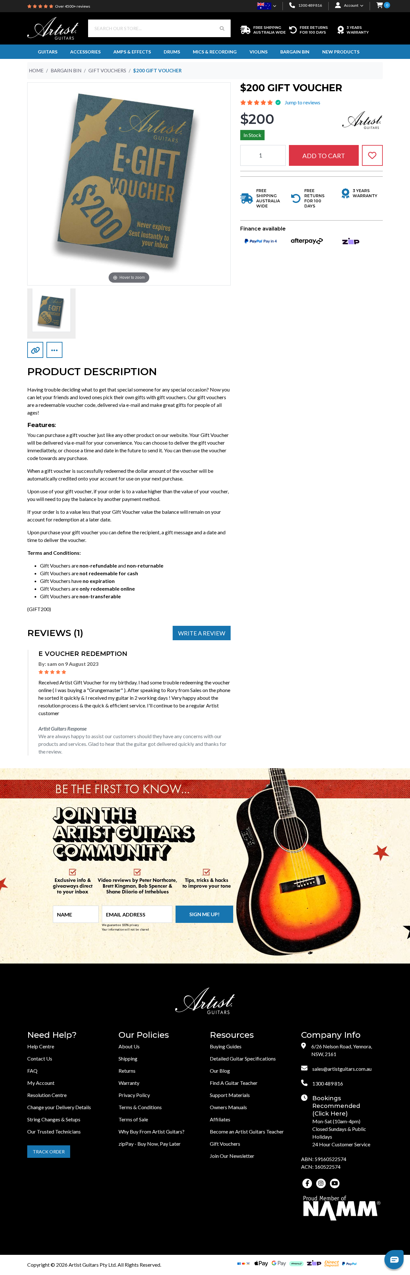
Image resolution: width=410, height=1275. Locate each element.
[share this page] (54, 350)
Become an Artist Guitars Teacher (247, 1131)
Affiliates (220, 1119)
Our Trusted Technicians (54, 1131)
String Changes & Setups (53, 1119)
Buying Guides (226, 1046)
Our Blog (220, 1071)
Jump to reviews (302, 102)
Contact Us (39, 1058)
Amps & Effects (132, 51)
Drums (172, 51)
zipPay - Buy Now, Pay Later (150, 1144)
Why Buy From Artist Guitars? (151, 1131)
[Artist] (362, 119)
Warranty (129, 1083)
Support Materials (230, 1095)
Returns (127, 1071)
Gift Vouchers (225, 1144)
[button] (379, 6)
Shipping (128, 1058)
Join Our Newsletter (232, 1156)
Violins (258, 51)
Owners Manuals (228, 1107)
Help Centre (40, 1046)
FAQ (32, 1071)
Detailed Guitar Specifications (243, 1058)
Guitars (47, 51)
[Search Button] (222, 28)
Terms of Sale (133, 1119)
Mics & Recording (215, 51)
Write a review (201, 633)
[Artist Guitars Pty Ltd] (52, 28)
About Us (129, 1046)
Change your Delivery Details (59, 1107)
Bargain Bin (294, 51)
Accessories (85, 51)
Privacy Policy (134, 1095)
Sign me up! (204, 914)
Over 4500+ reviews (72, 6)
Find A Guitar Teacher (234, 1083)
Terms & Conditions (140, 1107)
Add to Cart (323, 155)
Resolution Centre (47, 1095)
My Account (40, 1083)
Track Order (49, 1151)
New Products (340, 51)
